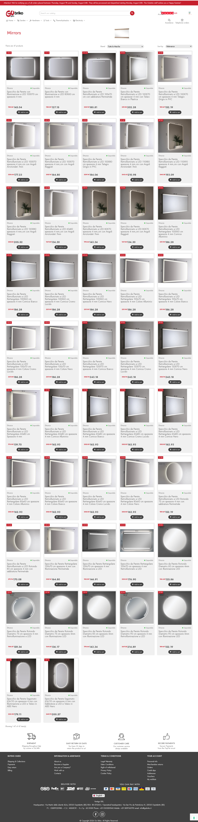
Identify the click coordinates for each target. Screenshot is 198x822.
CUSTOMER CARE (121, 743)
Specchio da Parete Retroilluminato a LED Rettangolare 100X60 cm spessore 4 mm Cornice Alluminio (171, 231)
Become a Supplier (61, 764)
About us (57, 761)
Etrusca (10, 88)
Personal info (152, 761)
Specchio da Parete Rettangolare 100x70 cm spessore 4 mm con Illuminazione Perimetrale (61, 566)
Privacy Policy (106, 770)
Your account (154, 756)
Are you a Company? (62, 767)
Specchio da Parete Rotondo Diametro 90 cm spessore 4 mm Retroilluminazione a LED (136, 634)
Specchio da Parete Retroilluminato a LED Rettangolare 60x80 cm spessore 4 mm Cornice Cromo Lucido (137, 432)
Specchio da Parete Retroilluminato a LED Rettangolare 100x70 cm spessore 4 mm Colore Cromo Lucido (21, 366)
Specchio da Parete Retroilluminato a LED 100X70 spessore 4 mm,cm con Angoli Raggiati (59, 163)
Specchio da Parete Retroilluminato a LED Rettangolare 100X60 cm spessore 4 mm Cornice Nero (97, 297)
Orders (150, 767)
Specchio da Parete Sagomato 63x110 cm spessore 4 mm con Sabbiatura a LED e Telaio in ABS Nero (60, 702)
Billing (10, 770)
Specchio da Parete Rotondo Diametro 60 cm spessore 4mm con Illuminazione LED (174, 566)
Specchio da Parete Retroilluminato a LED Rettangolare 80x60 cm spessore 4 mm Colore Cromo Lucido (99, 500)
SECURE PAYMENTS (166, 743)
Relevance (179, 46)
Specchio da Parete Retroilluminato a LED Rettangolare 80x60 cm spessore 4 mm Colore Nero (137, 500)
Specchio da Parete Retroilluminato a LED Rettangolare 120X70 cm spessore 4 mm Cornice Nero (173, 365)
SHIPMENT (31, 743)
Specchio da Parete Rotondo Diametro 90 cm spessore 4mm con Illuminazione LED (174, 634)
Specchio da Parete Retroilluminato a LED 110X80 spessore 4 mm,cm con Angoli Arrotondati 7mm (135, 163)
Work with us (59, 770)
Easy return (12, 767)
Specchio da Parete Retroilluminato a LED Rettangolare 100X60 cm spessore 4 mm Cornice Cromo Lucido (60, 299)
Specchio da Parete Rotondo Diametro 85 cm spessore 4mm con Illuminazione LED (98, 634)
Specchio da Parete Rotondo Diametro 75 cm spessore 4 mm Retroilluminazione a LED (22, 634)
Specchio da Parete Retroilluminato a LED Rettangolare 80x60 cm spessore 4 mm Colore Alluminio (23, 500)
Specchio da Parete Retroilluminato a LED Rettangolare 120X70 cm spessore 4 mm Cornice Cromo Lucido (136, 366)
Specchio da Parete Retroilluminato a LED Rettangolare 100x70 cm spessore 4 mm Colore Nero (59, 365)
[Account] (161, 10)
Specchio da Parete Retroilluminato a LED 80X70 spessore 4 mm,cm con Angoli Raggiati (135, 230)
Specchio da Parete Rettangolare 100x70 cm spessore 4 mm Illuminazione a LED (99, 566)
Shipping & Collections (16, 761)
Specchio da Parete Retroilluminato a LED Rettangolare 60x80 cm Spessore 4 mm (18, 432)
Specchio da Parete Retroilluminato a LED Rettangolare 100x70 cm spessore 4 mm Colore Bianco (173, 297)
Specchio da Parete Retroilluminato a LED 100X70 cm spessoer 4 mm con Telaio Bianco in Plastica (135, 95)
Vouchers (151, 776)
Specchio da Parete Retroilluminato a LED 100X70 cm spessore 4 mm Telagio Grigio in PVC (173, 95)
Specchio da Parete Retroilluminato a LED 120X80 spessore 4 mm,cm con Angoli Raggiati (21, 230)
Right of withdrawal (108, 767)
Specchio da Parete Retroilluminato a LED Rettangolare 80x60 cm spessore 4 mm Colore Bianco (61, 500)
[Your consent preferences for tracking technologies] (194, 818)
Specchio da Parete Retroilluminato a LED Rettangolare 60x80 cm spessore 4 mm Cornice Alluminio (61, 432)
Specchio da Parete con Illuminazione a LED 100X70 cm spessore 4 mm (22, 94)
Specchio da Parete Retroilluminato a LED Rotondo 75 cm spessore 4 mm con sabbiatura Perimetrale (173, 500)
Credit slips (151, 770)
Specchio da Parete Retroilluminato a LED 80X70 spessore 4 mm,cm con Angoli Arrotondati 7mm (97, 230)
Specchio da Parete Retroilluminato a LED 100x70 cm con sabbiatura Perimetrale (97, 94)
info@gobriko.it (145, 808)
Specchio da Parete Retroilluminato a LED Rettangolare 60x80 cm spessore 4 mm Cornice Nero (175, 432)
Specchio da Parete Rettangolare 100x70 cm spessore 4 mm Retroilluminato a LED (137, 566)
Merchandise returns (155, 764)
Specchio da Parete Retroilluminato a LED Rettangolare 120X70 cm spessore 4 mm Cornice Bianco (98, 365)
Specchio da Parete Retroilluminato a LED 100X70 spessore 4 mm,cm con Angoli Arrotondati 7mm (21, 163)
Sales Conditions (107, 764)
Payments (11, 764)
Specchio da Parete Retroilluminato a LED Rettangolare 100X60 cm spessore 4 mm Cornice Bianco (22, 297)
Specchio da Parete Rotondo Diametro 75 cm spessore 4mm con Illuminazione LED (60, 634)
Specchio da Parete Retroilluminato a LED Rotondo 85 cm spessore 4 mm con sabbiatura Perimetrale (22, 567)
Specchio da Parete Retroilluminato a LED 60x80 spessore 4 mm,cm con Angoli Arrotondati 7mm (59, 230)
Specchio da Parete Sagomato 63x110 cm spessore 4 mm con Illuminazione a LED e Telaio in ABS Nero (22, 702)
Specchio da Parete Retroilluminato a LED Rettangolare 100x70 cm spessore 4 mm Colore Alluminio (136, 297)
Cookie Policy (106, 773)
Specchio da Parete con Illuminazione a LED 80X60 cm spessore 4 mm (60, 94)
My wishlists (151, 779)
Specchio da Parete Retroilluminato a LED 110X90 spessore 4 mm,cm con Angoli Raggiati (173, 163)
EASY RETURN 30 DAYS (76, 743)
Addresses (151, 773)
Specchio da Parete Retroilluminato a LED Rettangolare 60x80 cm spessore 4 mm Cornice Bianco (99, 432)
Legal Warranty (106, 761)
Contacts (57, 773)
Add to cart (23, 112)
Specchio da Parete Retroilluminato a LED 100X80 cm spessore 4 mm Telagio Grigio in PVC (97, 163)
